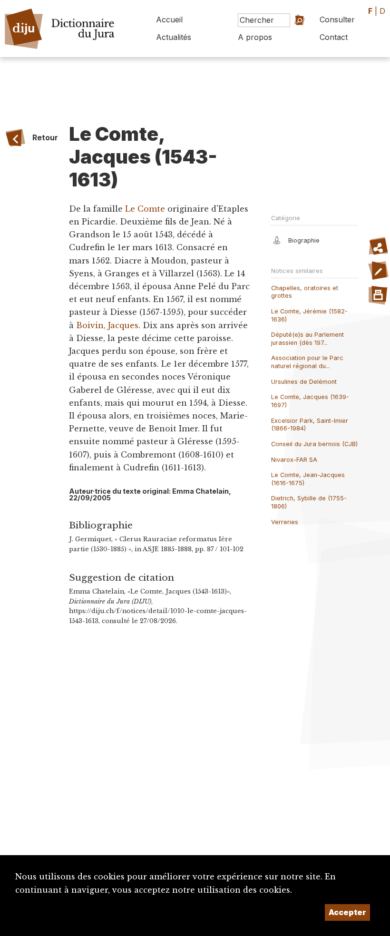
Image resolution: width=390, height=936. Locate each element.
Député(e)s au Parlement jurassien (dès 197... (307, 338)
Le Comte (146, 209)
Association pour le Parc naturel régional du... (307, 362)
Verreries (284, 522)
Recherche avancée (288, 40)
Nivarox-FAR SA (294, 459)
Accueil (169, 19)
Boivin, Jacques (107, 325)
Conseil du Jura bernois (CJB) (314, 444)
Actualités (173, 37)
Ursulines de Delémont (304, 381)
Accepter (347, 912)
